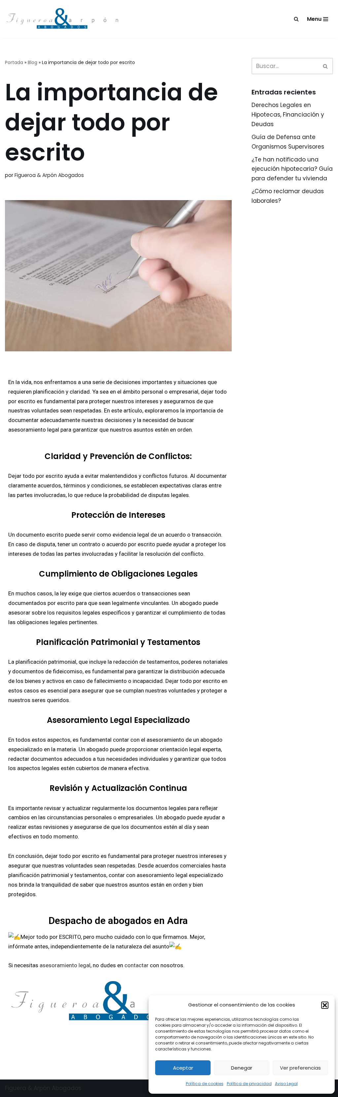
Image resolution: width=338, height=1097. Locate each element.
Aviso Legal (286, 1083)
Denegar (241, 1067)
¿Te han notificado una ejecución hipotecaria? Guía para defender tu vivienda (292, 169)
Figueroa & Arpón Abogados (49, 175)
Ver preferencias (300, 1067)
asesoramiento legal (65, 965)
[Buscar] (296, 19)
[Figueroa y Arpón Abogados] (64, 19)
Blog (32, 62)
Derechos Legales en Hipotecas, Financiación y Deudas (288, 114)
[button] (324, 1005)
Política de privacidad (249, 1083)
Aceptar (183, 1067)
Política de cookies (204, 1083)
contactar (136, 965)
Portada (14, 62)
